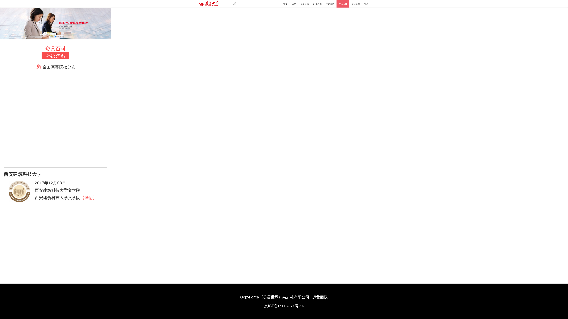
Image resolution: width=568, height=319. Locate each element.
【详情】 (88, 197)
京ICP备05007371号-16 (284, 305)
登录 (366, 3)
